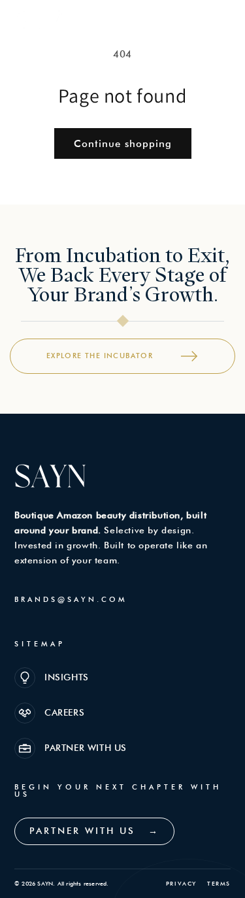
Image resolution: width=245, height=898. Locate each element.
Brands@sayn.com (70, 599)
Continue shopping (123, 144)
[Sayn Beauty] (45, 22)
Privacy (181, 883)
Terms (219, 883)
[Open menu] (218, 22)
